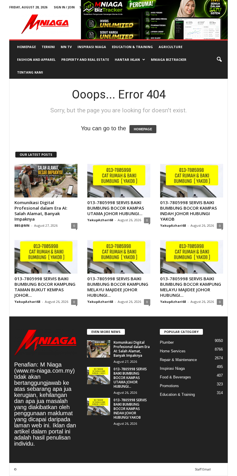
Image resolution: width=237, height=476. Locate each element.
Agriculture (170, 47)
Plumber (167, 342)
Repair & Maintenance (178, 360)
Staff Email (89, 7)
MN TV (66, 47)
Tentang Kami (30, 72)
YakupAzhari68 (100, 220)
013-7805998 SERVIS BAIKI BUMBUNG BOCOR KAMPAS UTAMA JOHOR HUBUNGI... (115, 207)
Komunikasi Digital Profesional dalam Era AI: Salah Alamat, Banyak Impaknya (40, 210)
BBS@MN (21, 225)
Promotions (169, 386)
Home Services (173, 351)
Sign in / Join (64, 7)
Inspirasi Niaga (91, 47)
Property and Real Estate (85, 59)
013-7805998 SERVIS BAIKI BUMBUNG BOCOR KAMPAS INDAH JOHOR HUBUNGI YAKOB (188, 210)
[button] (219, 59)
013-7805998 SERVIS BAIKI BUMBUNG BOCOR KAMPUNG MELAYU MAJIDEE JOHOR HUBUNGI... (117, 287)
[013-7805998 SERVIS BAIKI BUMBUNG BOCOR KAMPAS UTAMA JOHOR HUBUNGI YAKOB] (118, 180)
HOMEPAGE (143, 129)
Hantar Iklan (127, 59)
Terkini (48, 47)
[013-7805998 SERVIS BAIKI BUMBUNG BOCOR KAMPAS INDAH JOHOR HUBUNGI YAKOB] (191, 180)
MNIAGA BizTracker (168, 59)
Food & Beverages (175, 377)
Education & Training (132, 47)
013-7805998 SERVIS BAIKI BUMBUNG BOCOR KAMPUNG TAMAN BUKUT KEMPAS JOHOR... (44, 287)
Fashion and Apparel (36, 59)
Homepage (26, 47)
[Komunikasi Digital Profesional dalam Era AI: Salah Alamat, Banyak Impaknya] (45, 180)
